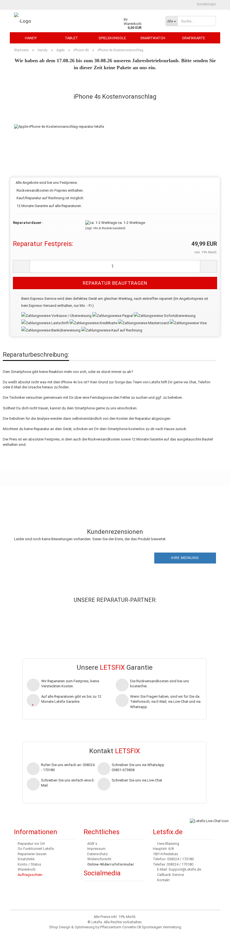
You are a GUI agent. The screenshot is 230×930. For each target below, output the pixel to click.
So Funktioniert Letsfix (36, 848)
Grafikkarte (193, 38)
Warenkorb (27, 869)
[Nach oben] (15, 921)
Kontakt (163, 880)
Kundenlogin (206, 4)
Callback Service (170, 875)
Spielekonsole (112, 38)
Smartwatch (152, 38)
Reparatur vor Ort (31, 843)
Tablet (71, 38)
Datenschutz (97, 854)
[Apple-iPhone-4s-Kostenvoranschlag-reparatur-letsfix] (59, 121)
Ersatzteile (26, 859)
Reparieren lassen (32, 854)
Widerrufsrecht (99, 859)
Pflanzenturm (110, 927)
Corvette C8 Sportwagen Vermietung (151, 927)
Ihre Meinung (185, 558)
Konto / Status (29, 864)
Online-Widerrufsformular (110, 864)
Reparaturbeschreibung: (36, 354)
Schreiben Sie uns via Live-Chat (137, 780)
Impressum (96, 848)
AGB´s (92, 843)
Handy (31, 38)
